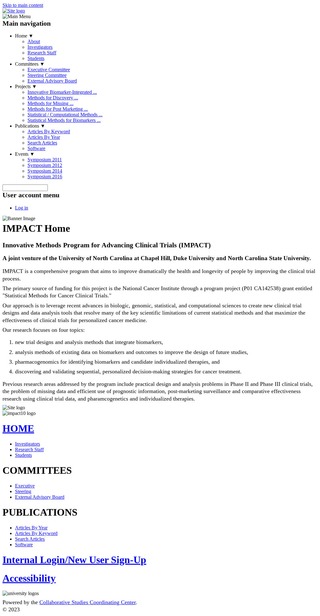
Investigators (40, 47)
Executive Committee (49, 69)
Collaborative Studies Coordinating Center (87, 602)
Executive (25, 485)
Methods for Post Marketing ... (58, 109)
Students (36, 58)
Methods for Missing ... (50, 103)
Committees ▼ (30, 64)
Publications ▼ (30, 126)
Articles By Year (44, 137)
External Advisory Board (52, 80)
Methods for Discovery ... (53, 97)
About (34, 41)
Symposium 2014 (45, 171)
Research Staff (42, 52)
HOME (18, 428)
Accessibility (29, 578)
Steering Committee (47, 75)
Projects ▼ (26, 86)
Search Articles (42, 142)
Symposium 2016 (45, 176)
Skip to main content (22, 5)
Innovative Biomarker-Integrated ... (62, 92)
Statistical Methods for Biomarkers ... (64, 120)
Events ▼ (25, 154)
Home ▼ (24, 35)
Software (36, 148)
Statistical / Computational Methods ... (65, 114)
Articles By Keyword (49, 131)
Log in (21, 207)
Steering (23, 491)
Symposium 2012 (45, 165)
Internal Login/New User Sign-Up (74, 559)
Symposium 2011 (45, 159)
